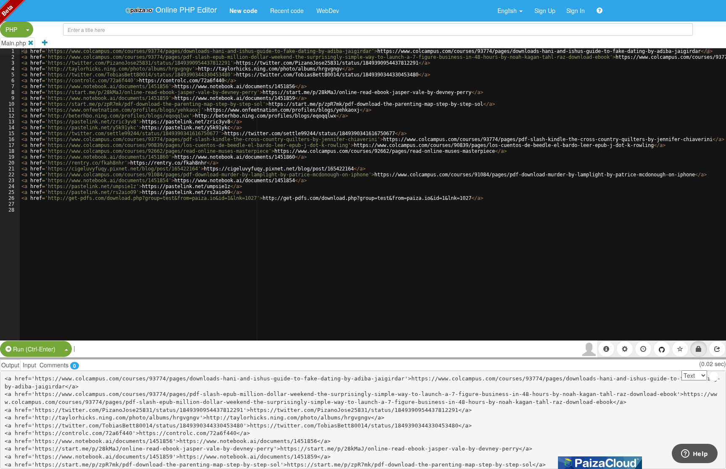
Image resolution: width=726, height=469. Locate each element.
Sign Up (544, 10)
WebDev (327, 10)
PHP (11, 29)
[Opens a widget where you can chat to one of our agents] (694, 454)
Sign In (575, 10)
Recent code (287, 10)
